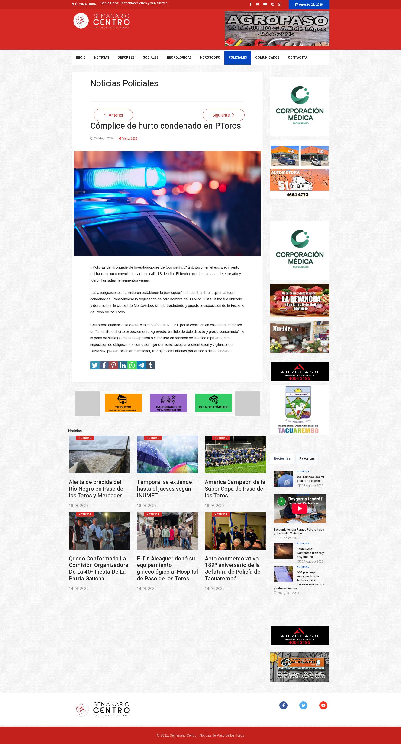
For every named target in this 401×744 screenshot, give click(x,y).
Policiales (238, 57)
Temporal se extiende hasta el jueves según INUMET (164, 489)
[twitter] (257, 4)
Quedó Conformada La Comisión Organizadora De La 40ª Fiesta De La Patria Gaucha (98, 569)
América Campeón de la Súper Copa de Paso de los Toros (235, 489)
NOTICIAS (101, 57)
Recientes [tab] (282, 458)
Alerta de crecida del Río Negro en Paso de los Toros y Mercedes (96, 489)
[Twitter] (304, 705)
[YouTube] (324, 705)
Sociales (150, 57)
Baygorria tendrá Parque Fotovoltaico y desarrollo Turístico (299, 531)
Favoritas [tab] (307, 458)
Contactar (298, 57)
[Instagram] (272, 4)
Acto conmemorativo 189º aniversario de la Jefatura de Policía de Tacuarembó (232, 569)
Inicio (81, 57)
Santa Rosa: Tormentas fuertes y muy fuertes (310, 553)
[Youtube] (265, 4)
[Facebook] (284, 705)
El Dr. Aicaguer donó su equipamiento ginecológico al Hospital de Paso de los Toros (167, 569)
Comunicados (267, 57)
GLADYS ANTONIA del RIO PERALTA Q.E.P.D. (135, 3)
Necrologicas (179, 57)
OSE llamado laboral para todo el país (310, 479)
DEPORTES (126, 57)
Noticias (84, 438)
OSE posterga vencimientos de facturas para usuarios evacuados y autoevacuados (299, 580)
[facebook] (251, 4)
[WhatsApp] (279, 4)
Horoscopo (210, 57)
